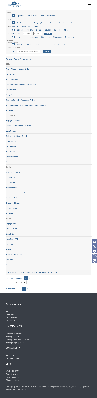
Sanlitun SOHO (11, 198)
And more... (10, 110)
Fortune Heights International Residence (21, 84)
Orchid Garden (11, 244)
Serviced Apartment (47, 16)
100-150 (29, 44)
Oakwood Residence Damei (16, 136)
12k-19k (20, 30)
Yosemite (9, 260)
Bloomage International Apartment (18, 126)
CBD (19, 23)
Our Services (11, 318)
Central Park (10, 74)
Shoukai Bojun (11, 208)
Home (8, 312)
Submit (47, 51)
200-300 (48, 44)
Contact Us (10, 321)
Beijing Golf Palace (13, 121)
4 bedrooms (57, 37)
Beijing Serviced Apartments (18, 340)
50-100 (20, 44)
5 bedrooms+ (70, 37)
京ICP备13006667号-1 (74, 387)
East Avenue (10, 182)
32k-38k (48, 30)
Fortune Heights (12, 79)
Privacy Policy (59, 387)
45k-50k (66, 30)
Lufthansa (51, 23)
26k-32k (39, 30)
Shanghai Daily (12, 380)
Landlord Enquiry (13, 358)
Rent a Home (11, 355)
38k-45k (57, 30)
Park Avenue (10, 151)
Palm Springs (11, 141)
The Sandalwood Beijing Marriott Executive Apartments (36, 272)
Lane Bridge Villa (12, 239)
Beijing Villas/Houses (15, 337)
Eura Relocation (13, 374)
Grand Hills (10, 234)
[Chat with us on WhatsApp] (94, 261)
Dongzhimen (63, 23)
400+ (65, 44)
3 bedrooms (45, 37)
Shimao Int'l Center (13, 203)
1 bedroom (21, 37)
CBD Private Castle (13, 172)
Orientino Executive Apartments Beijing (20, 100)
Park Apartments (12, 146)
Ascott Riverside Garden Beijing (18, 69)
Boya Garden (11, 131)
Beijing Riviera (11, 224)
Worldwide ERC (13, 371)
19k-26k (29, 30)
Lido (72, 23)
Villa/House (32, 16)
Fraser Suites (11, 90)
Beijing (10, 272)
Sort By (19, 282)
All (13, 16)
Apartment (21, 16)
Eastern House (11, 187)
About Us (10, 315)
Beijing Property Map (15, 343)
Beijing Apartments (14, 333)
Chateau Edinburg (13, 177)
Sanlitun (27, 23)
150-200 (38, 44)
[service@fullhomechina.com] (94, 241)
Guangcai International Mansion (18, 193)
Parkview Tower (12, 157)
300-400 (57, 44)
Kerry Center (10, 95)
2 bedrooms (33, 37)
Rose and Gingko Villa (14, 254)
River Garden (11, 249)
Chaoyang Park (39, 23)
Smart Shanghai (13, 377)
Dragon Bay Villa (12, 229)
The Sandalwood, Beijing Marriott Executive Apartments (26, 105)
